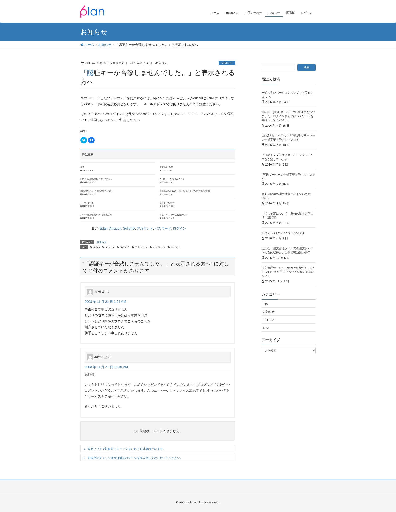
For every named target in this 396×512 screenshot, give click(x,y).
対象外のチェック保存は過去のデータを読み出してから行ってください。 (135, 458)
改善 (82, 167)
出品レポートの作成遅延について (174, 215)
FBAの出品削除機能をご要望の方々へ (96, 179)
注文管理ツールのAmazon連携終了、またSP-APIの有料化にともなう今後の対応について (289, 272)
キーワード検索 (86, 203)
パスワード (163, 228)
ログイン (179, 228)
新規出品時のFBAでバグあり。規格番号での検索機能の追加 (185, 191)
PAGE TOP (383, 493)
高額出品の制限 (166, 167)
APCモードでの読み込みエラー (173, 179)
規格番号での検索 (167, 203)
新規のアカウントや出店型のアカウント (97, 191)
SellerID (129, 228)
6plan (103, 228)
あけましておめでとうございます (283, 232)
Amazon (115, 228)
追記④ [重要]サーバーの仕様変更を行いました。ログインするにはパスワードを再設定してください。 (288, 116)
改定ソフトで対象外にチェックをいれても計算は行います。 (127, 448)
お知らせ (227, 63)
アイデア (269, 319)
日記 (266, 327)
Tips (265, 303)
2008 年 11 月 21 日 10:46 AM (106, 367)
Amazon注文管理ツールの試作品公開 (96, 215)
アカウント (145, 228)
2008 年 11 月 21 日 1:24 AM (105, 301)
